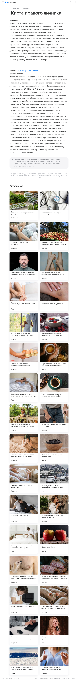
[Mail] (6, 2)
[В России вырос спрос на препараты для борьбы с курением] (54, 661)
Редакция (36, 678)
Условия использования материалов (50, 678)
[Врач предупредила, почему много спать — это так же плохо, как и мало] (24, 387)
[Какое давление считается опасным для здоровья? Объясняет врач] (54, 205)
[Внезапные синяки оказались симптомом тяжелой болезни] (54, 296)
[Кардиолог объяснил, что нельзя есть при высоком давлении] (54, 357)
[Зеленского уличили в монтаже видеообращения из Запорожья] (24, 266)
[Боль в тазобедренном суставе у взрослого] (54, 418)
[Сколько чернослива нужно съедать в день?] (54, 448)
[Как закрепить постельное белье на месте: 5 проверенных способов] (24, 539)
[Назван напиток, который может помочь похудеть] (54, 509)
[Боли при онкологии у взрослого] (24, 600)
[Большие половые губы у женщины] (24, 236)
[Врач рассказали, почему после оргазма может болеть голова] (24, 448)
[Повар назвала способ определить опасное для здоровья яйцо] (24, 357)
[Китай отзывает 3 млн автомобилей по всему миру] (54, 478)
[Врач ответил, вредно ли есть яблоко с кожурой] (54, 539)
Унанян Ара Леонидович (28, 71)
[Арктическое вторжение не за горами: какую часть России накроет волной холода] (24, 661)
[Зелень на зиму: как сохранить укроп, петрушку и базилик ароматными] (24, 205)
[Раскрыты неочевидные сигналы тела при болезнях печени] (24, 296)
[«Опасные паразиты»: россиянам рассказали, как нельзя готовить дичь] (54, 570)
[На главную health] (13, 2)
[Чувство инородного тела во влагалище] (24, 478)
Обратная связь (66, 678)
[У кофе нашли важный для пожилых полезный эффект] (54, 387)
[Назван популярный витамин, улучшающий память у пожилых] (24, 418)
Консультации (15, 8)
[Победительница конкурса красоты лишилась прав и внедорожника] (54, 630)
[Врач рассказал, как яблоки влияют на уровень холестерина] (54, 236)
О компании (9, 678)
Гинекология (26, 8)
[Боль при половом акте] (24, 509)
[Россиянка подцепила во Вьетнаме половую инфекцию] (24, 327)
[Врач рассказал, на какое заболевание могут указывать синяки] (54, 266)
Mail (3, 678)
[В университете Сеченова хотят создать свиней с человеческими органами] (54, 600)
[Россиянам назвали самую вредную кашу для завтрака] (54, 327)
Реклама (16, 678)
